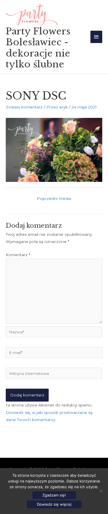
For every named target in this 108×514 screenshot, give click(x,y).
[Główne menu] (96, 37)
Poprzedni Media (54, 198)
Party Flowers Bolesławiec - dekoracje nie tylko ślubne (38, 48)
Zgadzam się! (54, 495)
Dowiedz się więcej (54, 504)
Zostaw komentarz (24, 107)
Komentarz (18, 254)
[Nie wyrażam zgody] (101, 491)
